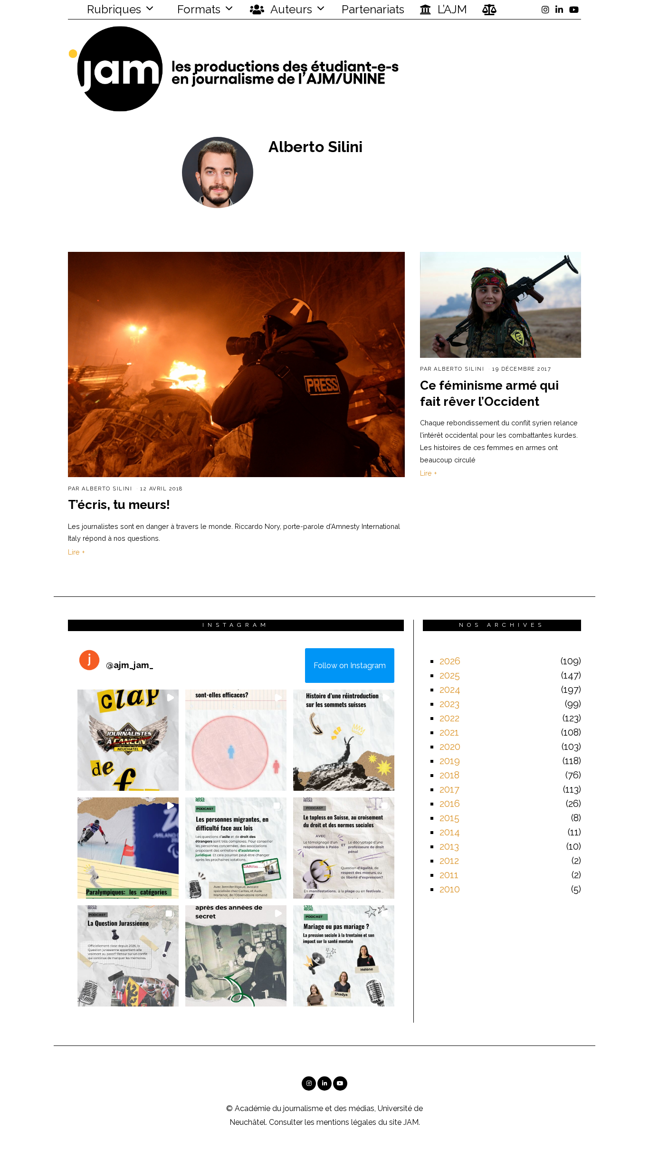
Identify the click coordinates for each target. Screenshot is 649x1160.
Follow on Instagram (350, 665)
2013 (449, 846)
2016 (449, 803)
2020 (449, 746)
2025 (449, 675)
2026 (449, 661)
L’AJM (451, 9)
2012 (449, 860)
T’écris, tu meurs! (119, 505)
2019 (449, 761)
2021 (449, 732)
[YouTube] (574, 9)
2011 (448, 875)
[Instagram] (545, 9)
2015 (449, 818)
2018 (449, 775)
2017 (449, 789)
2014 (449, 832)
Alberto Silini (107, 489)
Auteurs (290, 9)
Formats (197, 9)
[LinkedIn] (559, 9)
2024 (449, 689)
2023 (449, 703)
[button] (128, 740)
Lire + (76, 552)
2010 (449, 889)
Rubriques (112, 9)
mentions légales (346, 1122)
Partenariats (373, 9)
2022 (449, 718)
